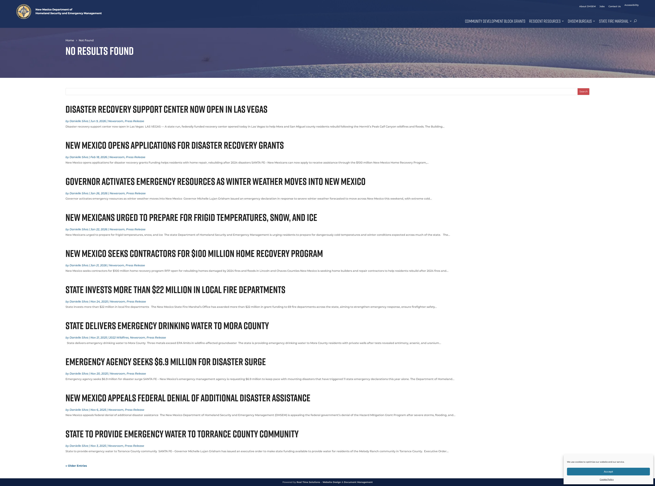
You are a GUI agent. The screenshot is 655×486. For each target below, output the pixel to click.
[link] (59, 18)
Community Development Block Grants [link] (495, 21)
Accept (608, 471)
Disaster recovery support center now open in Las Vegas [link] (166, 109)
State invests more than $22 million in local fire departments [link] (177, 289)
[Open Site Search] (635, 21)
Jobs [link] (602, 6)
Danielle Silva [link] (79, 121)
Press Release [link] (134, 121)
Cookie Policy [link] (607, 479)
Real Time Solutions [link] (308, 482)
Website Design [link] (332, 482)
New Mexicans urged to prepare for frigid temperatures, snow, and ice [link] (192, 217)
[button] (583, 91)
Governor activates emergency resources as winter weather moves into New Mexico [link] (216, 181)
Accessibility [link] (631, 5)
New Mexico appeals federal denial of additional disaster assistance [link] (189, 398)
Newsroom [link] (115, 121)
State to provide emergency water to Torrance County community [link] (183, 434)
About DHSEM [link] (587, 6)
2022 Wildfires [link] (119, 337)
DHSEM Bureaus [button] (580, 21)
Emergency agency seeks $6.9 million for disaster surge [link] (166, 361)
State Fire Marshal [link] (614, 21)
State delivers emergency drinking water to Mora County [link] (168, 325)
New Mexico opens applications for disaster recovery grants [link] (175, 145)
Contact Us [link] (614, 6)
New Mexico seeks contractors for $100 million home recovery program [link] (194, 253)
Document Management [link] (358, 482)
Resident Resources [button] (545, 21)
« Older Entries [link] (76, 465)
